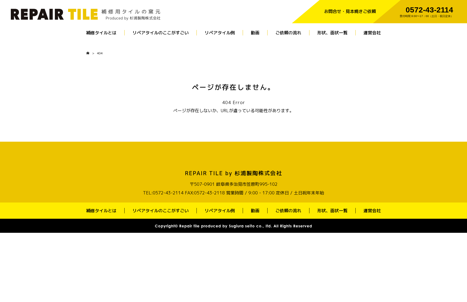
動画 (255, 32)
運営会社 (372, 32)
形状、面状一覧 (332, 32)
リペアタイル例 (220, 32)
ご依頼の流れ (288, 32)
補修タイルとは (101, 32)
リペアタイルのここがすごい (160, 32)
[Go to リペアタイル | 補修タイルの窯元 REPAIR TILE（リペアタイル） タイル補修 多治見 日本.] (87, 53)
